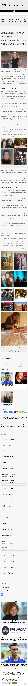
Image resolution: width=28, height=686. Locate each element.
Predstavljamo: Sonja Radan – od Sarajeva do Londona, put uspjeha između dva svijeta (14, 621)
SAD (21, 418)
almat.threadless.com (5, 360)
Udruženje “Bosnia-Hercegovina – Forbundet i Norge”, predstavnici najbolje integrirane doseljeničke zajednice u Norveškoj (13, 426)
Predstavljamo (17, 418)
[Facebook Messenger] (12, 412)
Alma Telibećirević (10, 418)
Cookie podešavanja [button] (6, 683)
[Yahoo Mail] (15, 412)
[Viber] (10, 412)
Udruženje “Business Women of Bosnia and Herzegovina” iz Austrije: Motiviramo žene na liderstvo (14, 639)
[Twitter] (7, 412)
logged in (8, 590)
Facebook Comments (14, 587)
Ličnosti (25, 417)
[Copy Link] (20, 412)
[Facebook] (5, 412)
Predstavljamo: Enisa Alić (12, 423)
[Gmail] (17, 412)
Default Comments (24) (6, 587)
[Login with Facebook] (2, 594)
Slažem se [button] (14, 683)
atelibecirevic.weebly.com (6, 358)
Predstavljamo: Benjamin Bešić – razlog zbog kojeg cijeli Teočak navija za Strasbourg (14, 664)
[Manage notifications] (25, 684)
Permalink (12, 439)
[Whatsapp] (22, 412)
